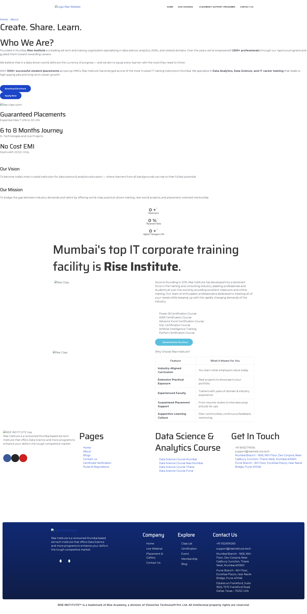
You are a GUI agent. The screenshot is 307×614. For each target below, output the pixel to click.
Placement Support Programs (217, 6)
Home (170, 6)
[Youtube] (69, 561)
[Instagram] (61, 561)
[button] (186, 7)
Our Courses (185, 6)
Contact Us (246, 6)
